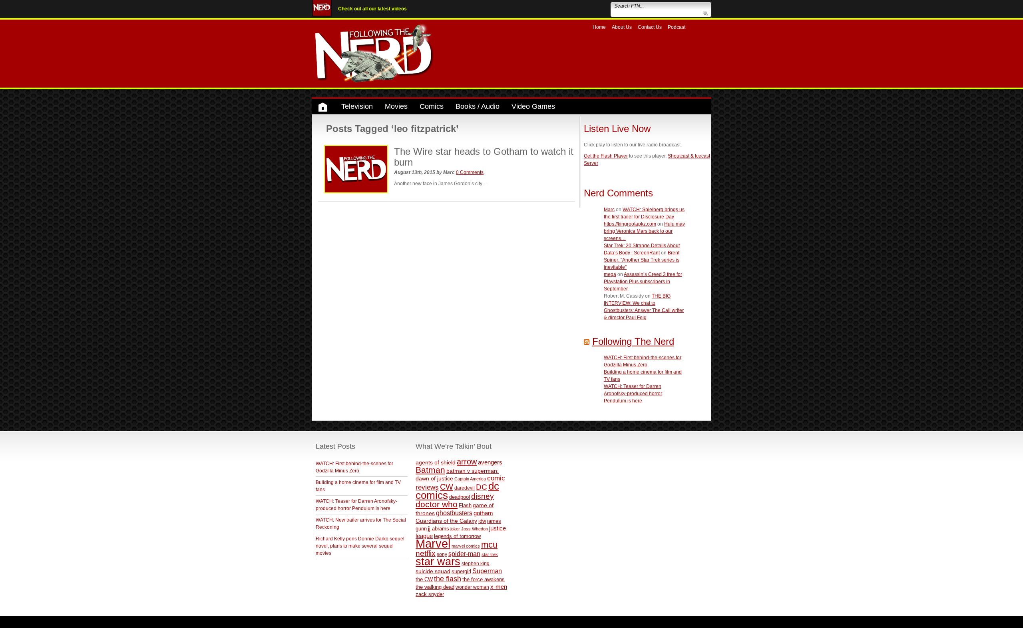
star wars (438, 562)
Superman (487, 570)
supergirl (461, 571)
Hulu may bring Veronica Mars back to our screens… (644, 231)
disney (482, 496)
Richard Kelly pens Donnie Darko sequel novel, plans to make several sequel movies (360, 546)
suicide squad (433, 571)
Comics (432, 106)
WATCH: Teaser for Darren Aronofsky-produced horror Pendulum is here (633, 394)
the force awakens (483, 579)
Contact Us (650, 27)
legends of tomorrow (457, 536)
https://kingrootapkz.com (630, 224)
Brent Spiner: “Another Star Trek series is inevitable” (641, 260)
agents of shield (436, 463)
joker (455, 528)
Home (599, 27)
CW (446, 486)
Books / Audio (478, 106)
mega (610, 274)
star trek (490, 554)
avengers (490, 462)
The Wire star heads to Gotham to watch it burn (483, 156)
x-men (498, 586)
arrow (467, 461)
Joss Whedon (474, 528)
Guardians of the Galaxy (446, 521)
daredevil (464, 487)
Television (357, 106)
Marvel (433, 543)
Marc (609, 209)
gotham (483, 513)
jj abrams (438, 529)
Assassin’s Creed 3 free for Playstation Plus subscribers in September (643, 282)
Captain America (470, 478)
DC (481, 487)
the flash (447, 579)
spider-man (464, 553)
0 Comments (470, 172)
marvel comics (466, 546)
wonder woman (472, 587)
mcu (489, 545)
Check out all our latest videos (372, 9)
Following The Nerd (633, 341)
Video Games (533, 106)
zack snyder (430, 594)
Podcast (676, 27)
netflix (426, 553)
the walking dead (435, 587)
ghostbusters (454, 512)
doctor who (437, 504)
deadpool (459, 497)
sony (442, 554)
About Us (622, 27)
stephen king (476, 563)
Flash (465, 505)
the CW (424, 579)
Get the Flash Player (606, 156)
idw (482, 521)
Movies (396, 106)
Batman (430, 469)
